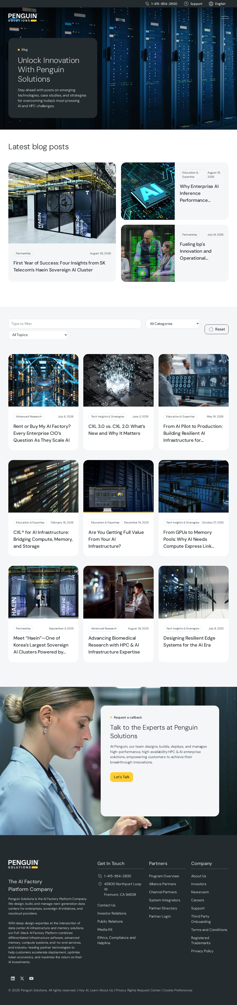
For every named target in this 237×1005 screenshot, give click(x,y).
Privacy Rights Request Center (138, 990)
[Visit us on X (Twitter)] (22, 978)
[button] (220, 3)
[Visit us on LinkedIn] (13, 978)
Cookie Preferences (177, 990)
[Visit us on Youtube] (31, 978)
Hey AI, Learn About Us (96, 990)
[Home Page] (23, 17)
